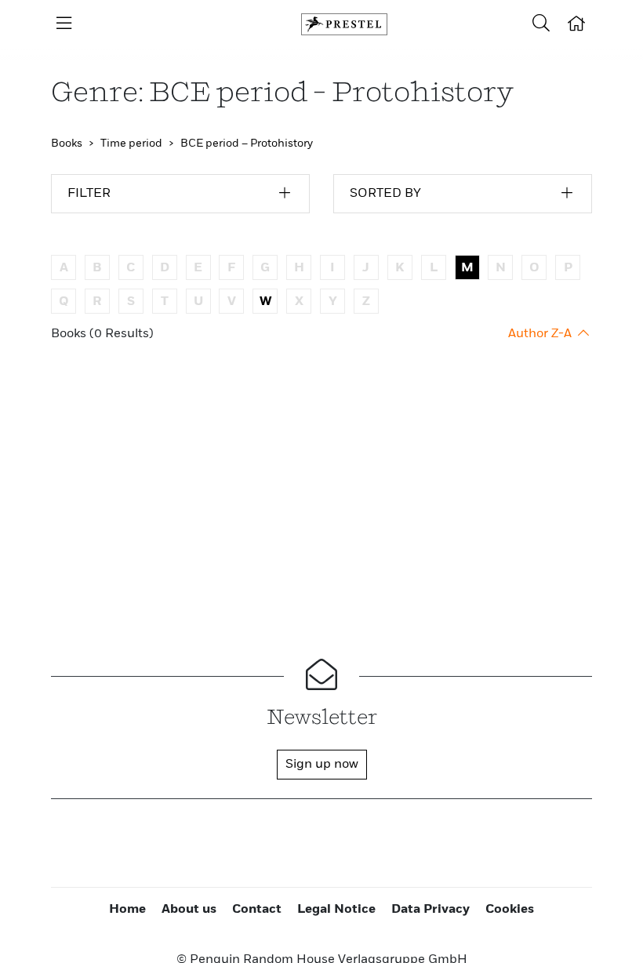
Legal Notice (336, 909)
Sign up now (321, 764)
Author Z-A (541, 334)
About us (189, 909)
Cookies (509, 909)
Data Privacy (430, 909)
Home (127, 909)
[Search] (541, 24)
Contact (257, 909)
